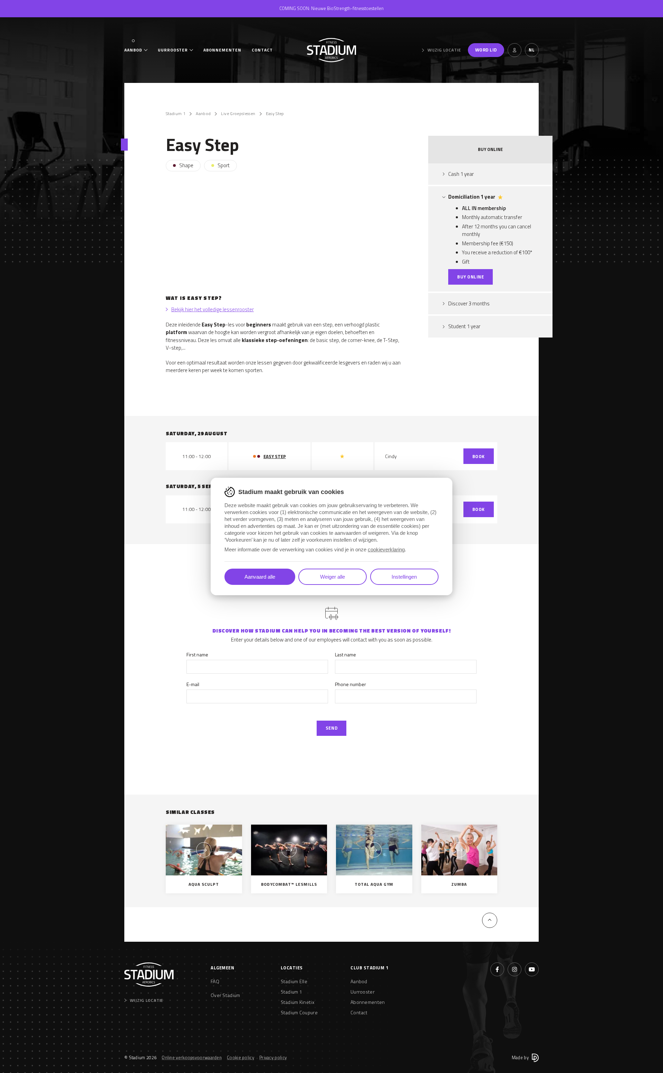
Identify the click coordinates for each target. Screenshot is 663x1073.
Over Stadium (225, 995)
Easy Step (275, 114)
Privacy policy (273, 1057)
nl (532, 49)
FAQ (215, 981)
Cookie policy (240, 1057)
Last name (345, 654)
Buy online (470, 276)
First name (197, 654)
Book (478, 456)
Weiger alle (332, 577)
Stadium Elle (294, 981)
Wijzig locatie (444, 50)
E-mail (192, 684)
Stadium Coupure (299, 1012)
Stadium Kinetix (298, 1002)
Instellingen (404, 577)
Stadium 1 (175, 114)
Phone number (350, 684)
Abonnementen (222, 50)
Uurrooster (173, 50)
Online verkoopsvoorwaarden (192, 1057)
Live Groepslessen (238, 114)
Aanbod (133, 50)
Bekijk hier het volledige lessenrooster (212, 309)
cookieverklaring (386, 549)
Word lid (486, 49)
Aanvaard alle (259, 577)
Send (331, 727)
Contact (262, 50)
